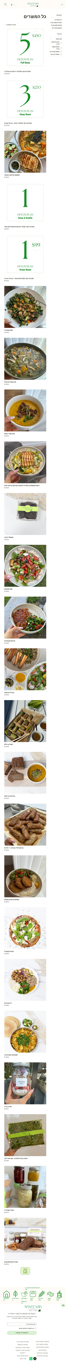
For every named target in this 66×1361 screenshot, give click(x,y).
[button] (5, 4)
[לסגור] (63, 1305)
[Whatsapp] (30, 1358)
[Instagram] (34, 1358)
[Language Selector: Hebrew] (12, 5)
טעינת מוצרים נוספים (25, 1271)
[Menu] (62, 4)
